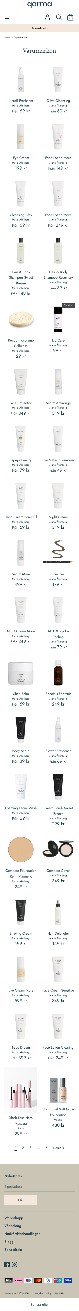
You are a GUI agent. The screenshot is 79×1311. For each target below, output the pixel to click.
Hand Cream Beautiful (21, 516)
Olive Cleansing (58, 100)
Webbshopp (13, 1217)
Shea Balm (21, 693)
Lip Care (58, 340)
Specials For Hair (58, 693)
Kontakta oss (19, 28)
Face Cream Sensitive (58, 990)
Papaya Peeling (20, 460)
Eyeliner (58, 574)
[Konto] (47, 15)
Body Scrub (20, 750)
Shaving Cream (21, 933)
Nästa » (58, 1147)
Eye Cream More (21, 990)
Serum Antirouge (58, 402)
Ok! (20, 1200)
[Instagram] (14, 1264)
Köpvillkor (25, 1293)
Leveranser (10, 1293)
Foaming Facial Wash (21, 808)
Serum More (21, 574)
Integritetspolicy (42, 1293)
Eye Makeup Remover (58, 460)
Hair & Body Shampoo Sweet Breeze (21, 277)
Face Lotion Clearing (58, 1047)
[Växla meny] (7, 17)
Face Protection (20, 402)
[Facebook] (7, 1264)
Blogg (8, 1241)
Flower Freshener (58, 750)
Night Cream (58, 516)
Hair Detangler (58, 933)
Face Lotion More (58, 157)
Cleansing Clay (21, 214)
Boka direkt (13, 1249)
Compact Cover (58, 870)
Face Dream (21, 1047)
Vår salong (12, 1225)
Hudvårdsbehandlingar (22, 1233)
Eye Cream (21, 157)
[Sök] (58, 15)
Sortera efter (40, 1304)
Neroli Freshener (21, 100)
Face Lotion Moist (58, 214)
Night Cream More (21, 631)
